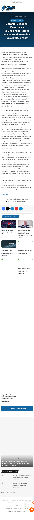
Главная (11, 16)
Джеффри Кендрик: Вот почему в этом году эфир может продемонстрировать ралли (25, 233)
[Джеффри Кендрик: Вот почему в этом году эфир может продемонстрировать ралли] (25, 224)
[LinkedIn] (12, 208)
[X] (8, 208)
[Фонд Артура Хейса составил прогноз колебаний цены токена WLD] (25, 262)
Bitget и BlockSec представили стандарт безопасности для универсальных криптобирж (8, 398)
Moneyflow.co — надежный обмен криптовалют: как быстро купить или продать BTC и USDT (16, 463)
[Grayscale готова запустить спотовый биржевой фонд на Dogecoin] (8, 244)
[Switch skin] (25, 9)
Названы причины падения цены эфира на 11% (8, 231)
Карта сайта (9, 508)
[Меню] (32, 9)
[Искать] (28, 9)
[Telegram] (21, 208)
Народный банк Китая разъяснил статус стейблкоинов (25, 251)
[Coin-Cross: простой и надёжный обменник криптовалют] (6, 485)
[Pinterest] (16, 208)
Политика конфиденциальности (17, 511)
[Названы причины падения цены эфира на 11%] (8, 224)
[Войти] (22, 9)
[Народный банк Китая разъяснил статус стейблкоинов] (25, 244)
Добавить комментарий (17, 408)
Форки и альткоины (20, 16)
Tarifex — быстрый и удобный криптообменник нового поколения (22, 477)
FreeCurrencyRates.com (8, 492)
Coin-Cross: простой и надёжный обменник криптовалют (20, 485)
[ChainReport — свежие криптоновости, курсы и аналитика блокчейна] (8, 8)
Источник (4, 194)
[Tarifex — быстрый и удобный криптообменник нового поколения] (6, 477)
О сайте (26, 508)
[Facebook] (3, 208)
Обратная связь (18, 508)
